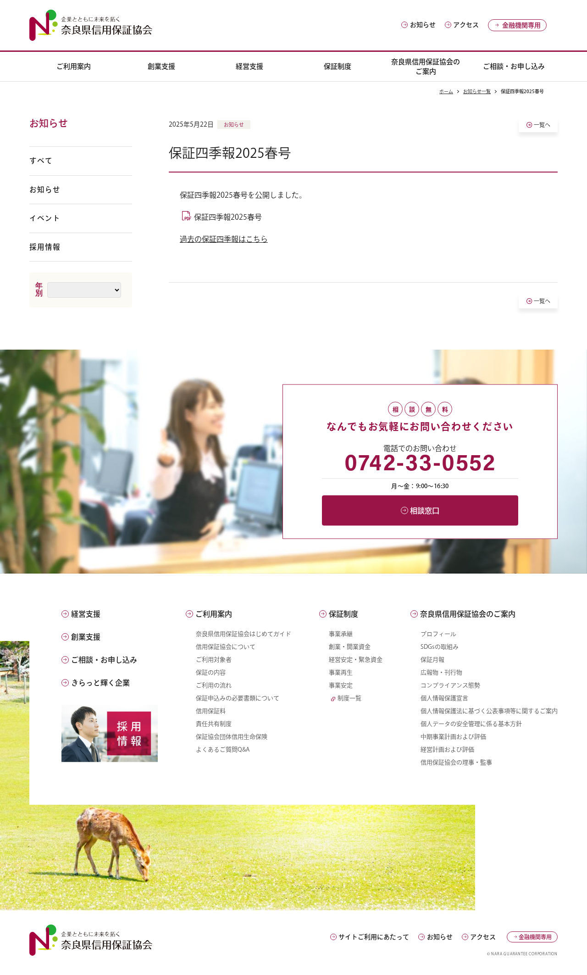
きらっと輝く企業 (100, 682)
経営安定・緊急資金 (355, 660)
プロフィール (438, 634)
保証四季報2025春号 (228, 217)
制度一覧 (349, 698)
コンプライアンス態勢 (450, 685)
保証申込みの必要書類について (237, 698)
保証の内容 (211, 672)
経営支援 (249, 66)
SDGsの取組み (440, 647)
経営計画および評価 (447, 749)
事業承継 (341, 634)
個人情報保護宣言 (444, 698)
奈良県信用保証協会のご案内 (425, 66)
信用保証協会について (225, 647)
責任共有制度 (214, 724)
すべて (41, 160)
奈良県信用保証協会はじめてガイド (243, 634)
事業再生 (341, 672)
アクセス (466, 25)
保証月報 (432, 660)
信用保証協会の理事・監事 (456, 762)
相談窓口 (424, 510)
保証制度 (337, 66)
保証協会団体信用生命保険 (231, 737)
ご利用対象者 (214, 660)
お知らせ (422, 25)
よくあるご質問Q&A (223, 749)
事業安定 (341, 685)
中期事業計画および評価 (453, 737)
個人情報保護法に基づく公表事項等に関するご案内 (489, 711)
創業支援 (161, 66)
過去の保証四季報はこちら (224, 239)
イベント (45, 218)
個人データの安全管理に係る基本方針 (471, 724)
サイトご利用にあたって (373, 937)
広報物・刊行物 (441, 672)
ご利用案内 (73, 66)
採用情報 (45, 247)
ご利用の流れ (214, 685)
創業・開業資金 (350, 647)
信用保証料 (211, 711)
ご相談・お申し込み (514, 66)
